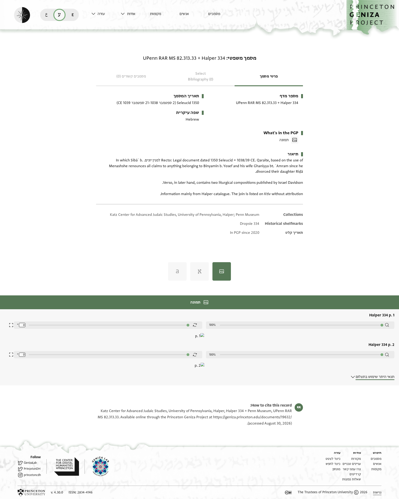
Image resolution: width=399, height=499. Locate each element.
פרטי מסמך (269, 76)
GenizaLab (30, 463)
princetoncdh (32, 475)
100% (212, 325)
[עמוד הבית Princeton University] (31, 492)
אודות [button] (131, 14)
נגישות (377, 492)
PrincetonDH (32, 469)
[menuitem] (221, 16)
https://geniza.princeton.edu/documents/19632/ (252, 417)
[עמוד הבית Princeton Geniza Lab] (97, 466)
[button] (372, 17)
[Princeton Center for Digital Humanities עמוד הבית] (62, 466)
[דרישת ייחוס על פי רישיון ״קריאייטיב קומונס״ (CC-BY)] (288, 492)
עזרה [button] (101, 14)
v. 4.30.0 (57, 492)
